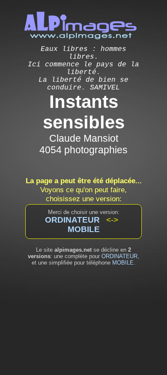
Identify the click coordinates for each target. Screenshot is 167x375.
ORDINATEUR (119, 256)
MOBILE (123, 262)
